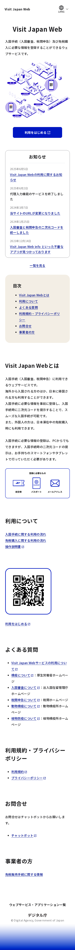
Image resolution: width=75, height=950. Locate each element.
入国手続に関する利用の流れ (25, 534)
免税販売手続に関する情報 (24, 874)
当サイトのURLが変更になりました (35, 213)
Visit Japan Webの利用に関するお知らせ (36, 177)
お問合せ (25, 326)
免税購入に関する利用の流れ (25, 540)
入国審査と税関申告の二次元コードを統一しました (36, 230)
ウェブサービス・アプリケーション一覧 (37, 904)
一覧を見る (37, 265)
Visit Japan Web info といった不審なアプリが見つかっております (36, 249)
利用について (28, 301)
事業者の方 (27, 332)
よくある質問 (28, 307)
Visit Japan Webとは (34, 295)
